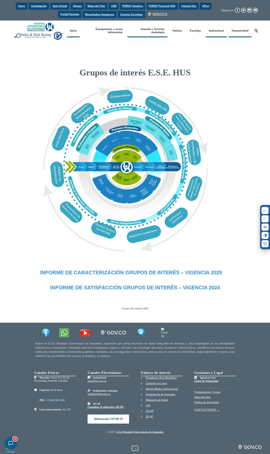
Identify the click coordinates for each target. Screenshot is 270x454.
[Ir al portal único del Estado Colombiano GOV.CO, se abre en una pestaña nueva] (157, 14)
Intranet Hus (188, 6)
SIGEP (149, 411)
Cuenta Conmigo (131, 14)
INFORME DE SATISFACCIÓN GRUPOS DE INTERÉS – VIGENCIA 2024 (135, 287)
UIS (147, 405)
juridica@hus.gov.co (99, 394)
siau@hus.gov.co (97, 381)
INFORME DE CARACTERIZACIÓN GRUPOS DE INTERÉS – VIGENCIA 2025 (131, 272)
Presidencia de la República (161, 377)
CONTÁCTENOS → (207, 409)
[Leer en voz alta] (265, 227)
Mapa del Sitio (96, 6)
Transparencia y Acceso (207, 392)
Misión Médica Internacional (161, 388)
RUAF (149, 416)
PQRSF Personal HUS (162, 6)
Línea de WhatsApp (206, 381)
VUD (113, 6)
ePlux (205, 6)
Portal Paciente (69, 14)
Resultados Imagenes (99, 14)
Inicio (21, 6)
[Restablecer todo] (265, 243)
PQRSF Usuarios (132, 6)
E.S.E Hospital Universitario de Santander (140, 432)
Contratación (39, 6)
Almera (77, 6)
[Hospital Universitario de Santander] (39, 31)
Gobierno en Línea (156, 383)
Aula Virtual (60, 6)
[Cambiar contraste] (265, 235)
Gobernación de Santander (160, 394)
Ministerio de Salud (156, 400)
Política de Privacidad (206, 402)
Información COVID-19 (108, 418)
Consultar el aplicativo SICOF (106, 407)
